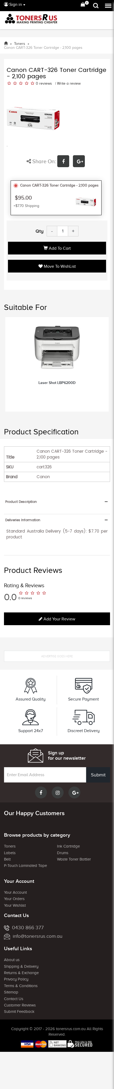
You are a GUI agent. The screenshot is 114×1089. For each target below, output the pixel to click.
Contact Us (13, 999)
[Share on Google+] (80, 162)
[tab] (57, 501)
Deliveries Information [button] (22, 520)
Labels (10, 853)
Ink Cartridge (68, 846)
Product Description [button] (21, 501)
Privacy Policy (16, 979)
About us (12, 960)
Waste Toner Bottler (74, 859)
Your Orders (14, 899)
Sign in (15, 4)
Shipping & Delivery (21, 966)
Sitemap (11, 992)
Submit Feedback (19, 1011)
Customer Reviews (20, 1005)
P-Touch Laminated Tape (25, 865)
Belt (7, 859)
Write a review (69, 83)
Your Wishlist (15, 905)
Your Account (15, 892)
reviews (45, 83)
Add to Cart (59, 248)
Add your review (58, 619)
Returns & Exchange (21, 973)
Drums (62, 853)
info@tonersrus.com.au (37, 936)
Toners (10, 846)
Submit (98, 774)
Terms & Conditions (21, 986)
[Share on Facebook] (65, 162)
